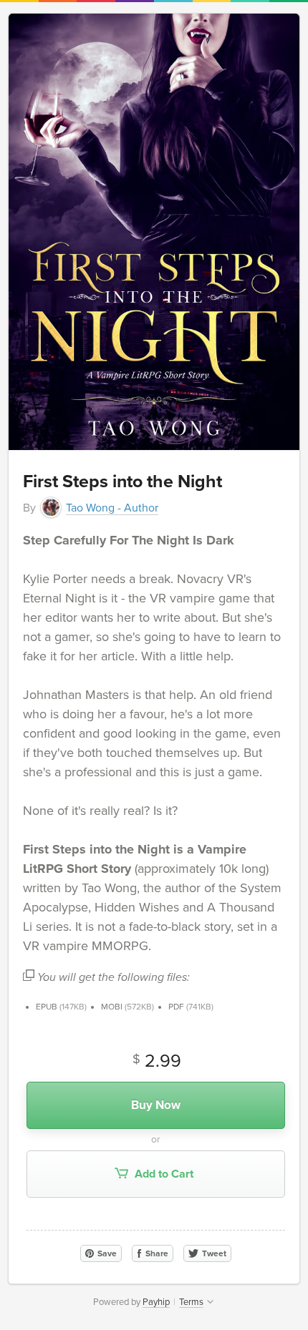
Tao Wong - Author (112, 508)
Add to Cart (162, 1174)
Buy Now (156, 1105)
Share (155, 1253)
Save (106, 1253)
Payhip (156, 1302)
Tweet (213, 1253)
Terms (191, 1302)
